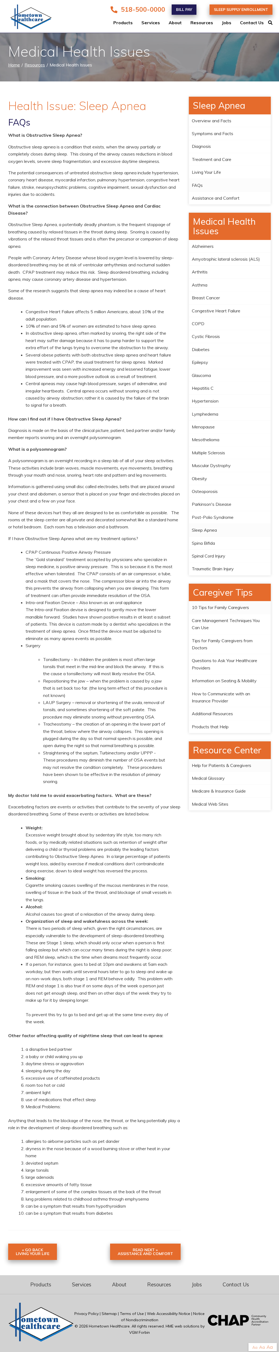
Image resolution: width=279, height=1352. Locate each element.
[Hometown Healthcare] (27, 18)
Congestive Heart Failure (216, 310)
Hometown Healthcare (109, 1326)
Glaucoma (201, 375)
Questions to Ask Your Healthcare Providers (224, 664)
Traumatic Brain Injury (213, 568)
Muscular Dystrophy (211, 465)
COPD (198, 323)
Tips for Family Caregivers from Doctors (222, 644)
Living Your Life (206, 172)
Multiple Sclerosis (208, 452)
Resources (201, 23)
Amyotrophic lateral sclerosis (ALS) (226, 259)
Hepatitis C (203, 388)
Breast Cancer (206, 297)
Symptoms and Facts (212, 133)
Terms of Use (132, 1313)
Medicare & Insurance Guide (219, 791)
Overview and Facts (211, 120)
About (175, 23)
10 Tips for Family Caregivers (220, 607)
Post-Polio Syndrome (212, 517)
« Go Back (32, 1251)
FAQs (197, 185)
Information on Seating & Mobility (224, 680)
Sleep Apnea (204, 530)
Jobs (226, 23)
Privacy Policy (86, 1313)
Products (123, 23)
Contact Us (252, 23)
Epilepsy (200, 362)
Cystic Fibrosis (206, 336)
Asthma (199, 285)
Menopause (203, 427)
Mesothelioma (205, 439)
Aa (254, 1347)
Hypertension (205, 401)
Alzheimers (203, 246)
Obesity (199, 478)
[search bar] (273, 22)
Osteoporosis (205, 491)
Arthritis (200, 272)
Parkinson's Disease (211, 504)
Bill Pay (184, 9)
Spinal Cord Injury (208, 556)
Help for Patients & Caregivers (221, 765)
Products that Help (210, 726)
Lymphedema (205, 414)
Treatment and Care (211, 159)
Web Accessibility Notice (168, 1313)
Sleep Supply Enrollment (241, 9)
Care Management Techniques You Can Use (226, 624)
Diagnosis (201, 146)
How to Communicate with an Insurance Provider (221, 697)
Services (150, 23)
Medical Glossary (208, 778)
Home (14, 65)
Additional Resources (212, 713)
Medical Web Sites (210, 804)
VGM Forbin (139, 1332)
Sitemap (109, 1313)
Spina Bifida (203, 543)
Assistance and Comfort (215, 198)
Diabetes (201, 349)
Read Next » (145, 1251)
